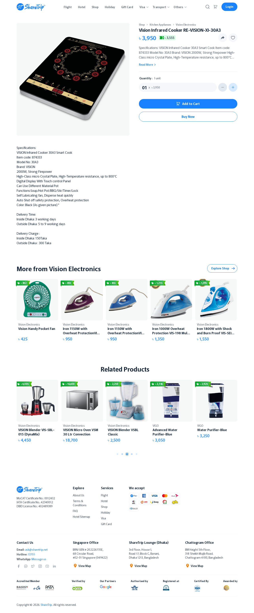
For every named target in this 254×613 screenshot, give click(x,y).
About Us (78, 495)
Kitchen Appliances (160, 24)
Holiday (105, 512)
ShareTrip (46, 605)
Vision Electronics (186, 24)
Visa (103, 518)
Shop (142, 24)
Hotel (104, 501)
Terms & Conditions (80, 503)
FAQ (75, 511)
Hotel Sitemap (81, 517)
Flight (104, 495)
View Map (84, 566)
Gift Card (106, 524)
